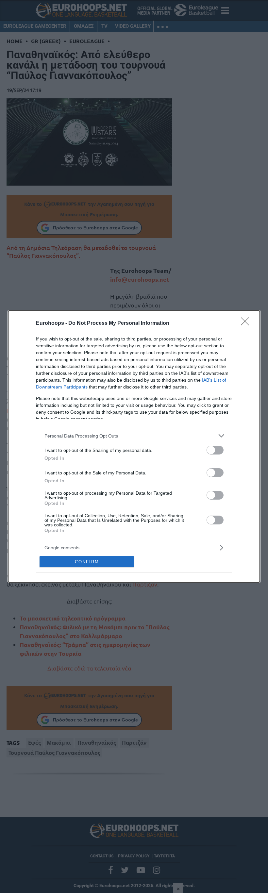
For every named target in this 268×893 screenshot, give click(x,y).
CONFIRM (87, 561)
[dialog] (134, 446)
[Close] (247, 323)
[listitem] (134, 435)
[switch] (215, 450)
